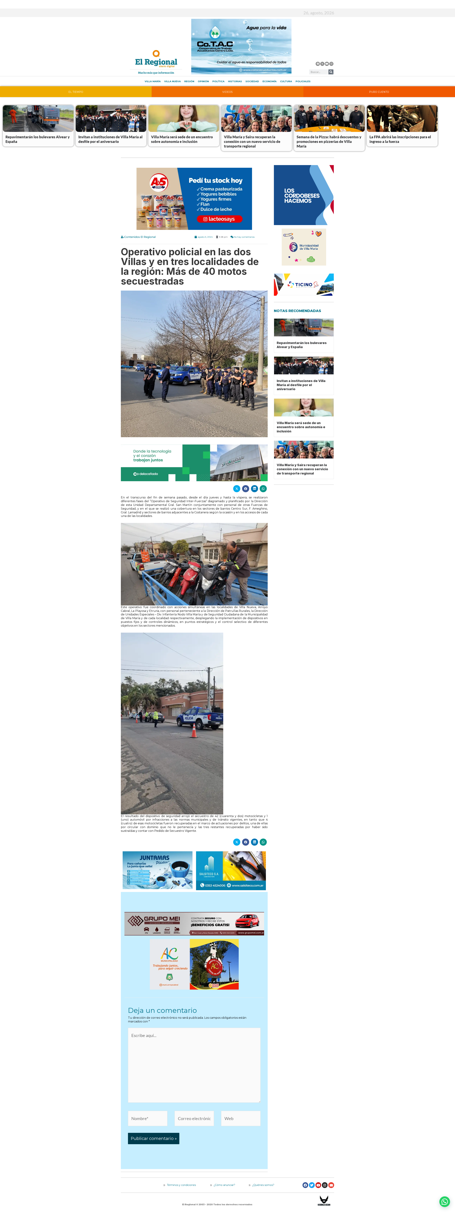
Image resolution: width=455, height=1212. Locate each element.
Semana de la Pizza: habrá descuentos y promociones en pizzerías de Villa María (329, 141)
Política (218, 81)
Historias (235, 81)
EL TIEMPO (75, 92)
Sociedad (252, 81)
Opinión (203, 81)
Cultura (286, 81)
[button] (444, 1201)
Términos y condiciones (181, 1185)
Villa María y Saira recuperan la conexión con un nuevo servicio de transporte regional (252, 141)
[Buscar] (330, 71)
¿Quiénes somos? (262, 1185)
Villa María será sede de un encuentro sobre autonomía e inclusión (301, 427)
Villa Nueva (172, 81)
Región (189, 81)
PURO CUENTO (379, 92)
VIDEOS (227, 92)
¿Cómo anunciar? (224, 1185)
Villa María (153, 81)
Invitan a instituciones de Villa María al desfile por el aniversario (301, 385)
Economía (270, 81)
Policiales (303, 81)
